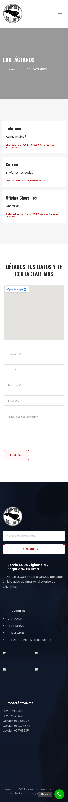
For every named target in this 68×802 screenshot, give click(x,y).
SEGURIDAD (16, 626)
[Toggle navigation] (60, 13)
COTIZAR (16, 455)
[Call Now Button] (59, 794)
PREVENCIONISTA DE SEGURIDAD (31, 640)
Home (11, 69)
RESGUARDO (16, 633)
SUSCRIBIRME (32, 549)
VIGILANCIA (16, 619)
